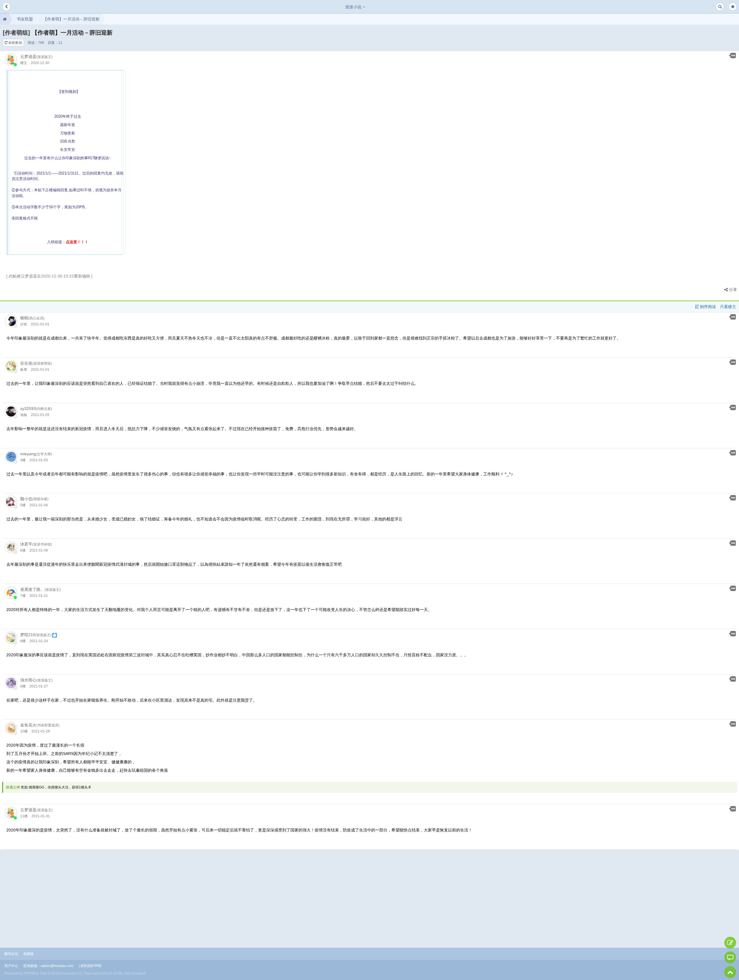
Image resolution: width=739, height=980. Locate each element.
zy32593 (28, 408)
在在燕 (26, 363)
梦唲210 (27, 634)
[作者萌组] (16, 32)
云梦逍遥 (28, 56)
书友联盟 (25, 19)
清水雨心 (28, 680)
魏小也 (26, 498)
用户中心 (11, 966)
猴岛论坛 (11, 954)
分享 (732, 289)
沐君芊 (26, 544)
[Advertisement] (369, 892)
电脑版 (28, 954)
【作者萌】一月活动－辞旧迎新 (71, 19)
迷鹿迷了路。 (32, 589)
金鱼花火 (28, 725)
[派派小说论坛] (5, 19)
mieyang (28, 453)
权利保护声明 (91, 966)
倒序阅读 (707, 306)
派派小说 (354, 7)
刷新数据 (15, 43)
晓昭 (24, 318)
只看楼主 (728, 306)
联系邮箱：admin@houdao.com (48, 966)
